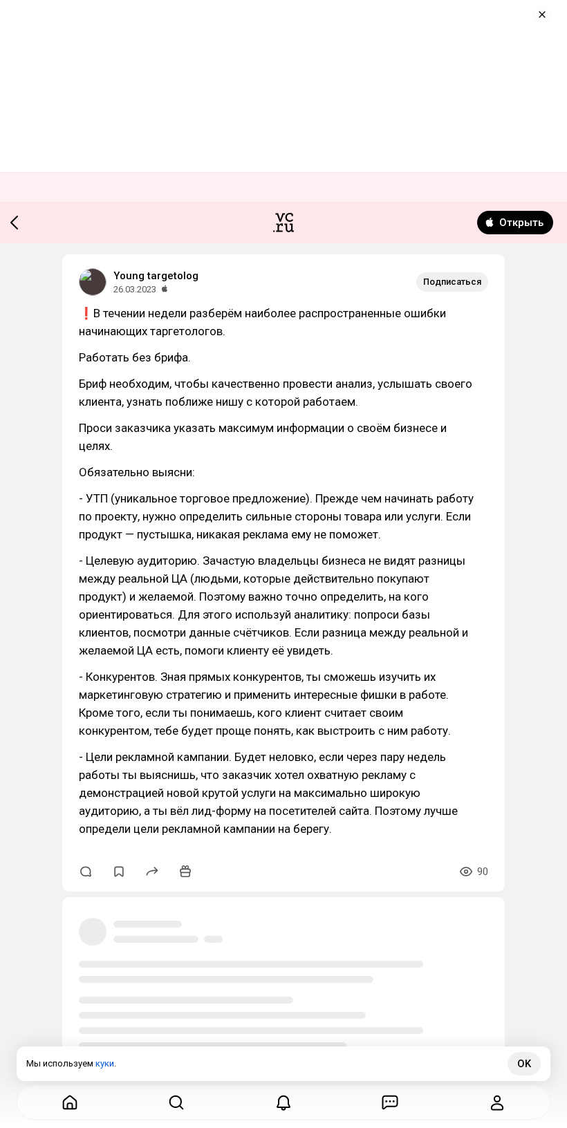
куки (104, 1063)
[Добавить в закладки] (119, 871)
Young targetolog (155, 276)
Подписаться (452, 281)
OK (524, 1064)
